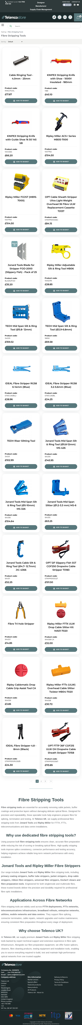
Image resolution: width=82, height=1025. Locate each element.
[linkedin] (75, 5)
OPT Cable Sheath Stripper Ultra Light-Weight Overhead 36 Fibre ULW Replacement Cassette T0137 (61, 204)
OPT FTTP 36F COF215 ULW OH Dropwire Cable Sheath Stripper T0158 (61, 749)
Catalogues (65, 17)
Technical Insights (59, 17)
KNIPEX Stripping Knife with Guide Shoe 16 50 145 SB (21, 140)
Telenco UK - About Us (36, 992)
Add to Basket (22, 100)
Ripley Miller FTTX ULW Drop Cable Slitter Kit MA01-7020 (61, 627)
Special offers (32, 982)
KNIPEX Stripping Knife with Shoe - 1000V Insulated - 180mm (61, 79)
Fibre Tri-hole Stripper (21, 623)
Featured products (34, 985)
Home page (66, 2)
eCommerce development (30, 1024)
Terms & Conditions (61, 982)
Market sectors (33, 980)
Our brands (58, 985)
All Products (32, 990)
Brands (54, 17)
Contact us (76, 2)
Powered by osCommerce (51, 1024)
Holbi (41, 1024)
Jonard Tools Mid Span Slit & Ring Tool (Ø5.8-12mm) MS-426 (61, 444)
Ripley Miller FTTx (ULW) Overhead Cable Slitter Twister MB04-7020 (60, 688)
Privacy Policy (59, 980)
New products (33, 987)
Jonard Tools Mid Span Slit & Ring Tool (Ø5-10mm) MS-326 (21, 505)
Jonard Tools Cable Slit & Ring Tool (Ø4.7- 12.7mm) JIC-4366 (21, 566)
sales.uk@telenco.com (16, 975)
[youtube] (78, 5)
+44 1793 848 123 (13, 972)
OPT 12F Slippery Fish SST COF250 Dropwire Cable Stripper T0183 (61, 566)
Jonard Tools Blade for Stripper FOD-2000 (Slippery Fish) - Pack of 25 (21, 269)
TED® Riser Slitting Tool (21, 440)
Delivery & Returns (61, 977)
